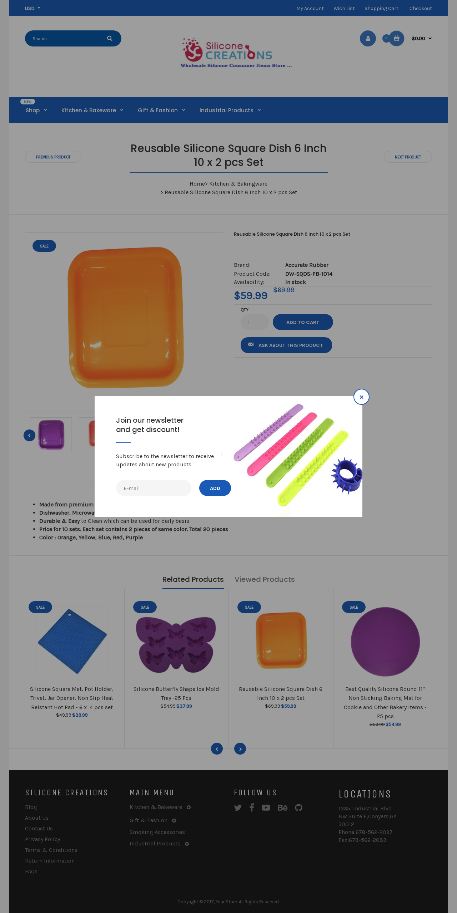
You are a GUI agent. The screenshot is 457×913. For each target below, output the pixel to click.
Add (215, 488)
